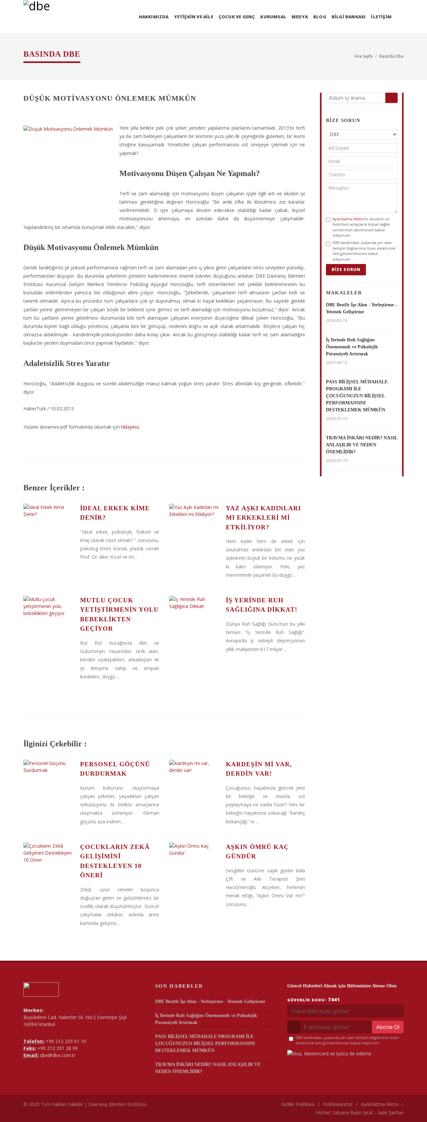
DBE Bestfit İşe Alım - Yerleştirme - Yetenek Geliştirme (210, 1001)
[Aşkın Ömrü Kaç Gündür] (194, 867)
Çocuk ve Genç (237, 17)
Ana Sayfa (363, 56)
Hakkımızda (154, 17)
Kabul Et (397, 1108)
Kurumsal (273, 17)
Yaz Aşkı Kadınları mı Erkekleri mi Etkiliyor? (263, 518)
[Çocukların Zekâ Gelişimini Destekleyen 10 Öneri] (48, 867)
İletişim (381, 17)
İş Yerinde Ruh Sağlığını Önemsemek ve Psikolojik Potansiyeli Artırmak (352, 346)
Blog (319, 17)
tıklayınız (130, 427)
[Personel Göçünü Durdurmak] (48, 785)
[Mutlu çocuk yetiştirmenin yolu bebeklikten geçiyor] (48, 621)
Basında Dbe (391, 56)
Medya (300, 17)
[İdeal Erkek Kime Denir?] (48, 529)
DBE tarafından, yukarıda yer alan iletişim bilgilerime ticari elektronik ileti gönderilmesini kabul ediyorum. (364, 251)
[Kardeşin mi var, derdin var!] (194, 785)
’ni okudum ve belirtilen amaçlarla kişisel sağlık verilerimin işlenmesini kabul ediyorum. (361, 227)
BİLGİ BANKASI (349, 17)
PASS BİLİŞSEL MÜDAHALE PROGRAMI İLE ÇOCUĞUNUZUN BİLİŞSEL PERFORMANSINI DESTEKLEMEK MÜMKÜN (357, 395)
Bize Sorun (346, 269)
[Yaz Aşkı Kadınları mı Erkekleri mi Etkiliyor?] (194, 529)
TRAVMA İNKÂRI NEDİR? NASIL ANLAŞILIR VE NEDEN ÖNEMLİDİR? (361, 444)
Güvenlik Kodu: (313, 999)
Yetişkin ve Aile (193, 17)
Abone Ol (387, 1027)
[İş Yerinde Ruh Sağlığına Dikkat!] (194, 621)
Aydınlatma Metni (348, 218)
